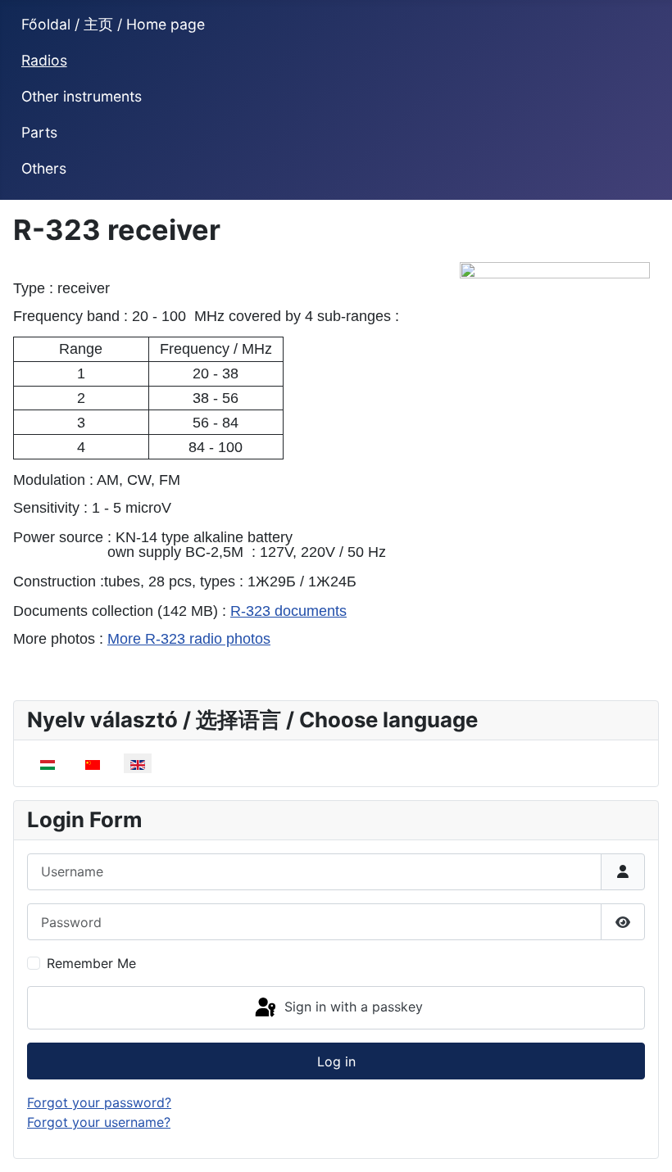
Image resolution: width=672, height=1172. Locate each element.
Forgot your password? (99, 1102)
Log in (336, 1061)
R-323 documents (288, 611)
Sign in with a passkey (351, 1006)
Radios (44, 60)
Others (43, 168)
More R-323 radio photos (188, 639)
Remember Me (91, 963)
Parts (39, 132)
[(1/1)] (555, 375)
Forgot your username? (98, 1122)
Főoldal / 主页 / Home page (113, 24)
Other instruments (81, 96)
